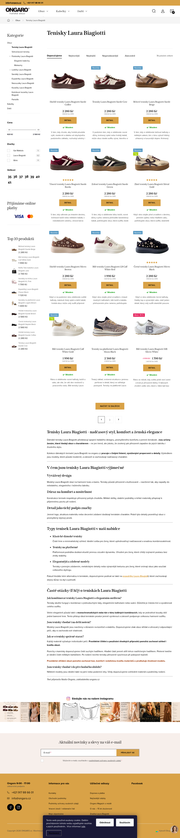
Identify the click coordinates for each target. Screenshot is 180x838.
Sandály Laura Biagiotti (21, 74)
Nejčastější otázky (98, 798)
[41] (9, 182)
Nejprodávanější (110, 55)
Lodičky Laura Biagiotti (21, 69)
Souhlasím (125, 822)
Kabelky (10, 104)
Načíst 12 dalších (110, 406)
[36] (15, 177)
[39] (32, 177)
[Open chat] (174, 831)
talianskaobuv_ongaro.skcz (18, 807)
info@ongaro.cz (13, 2)
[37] (20, 177)
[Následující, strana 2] (109, 419)
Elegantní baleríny (22, 60)
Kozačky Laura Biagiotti (22, 87)
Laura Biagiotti (26, 155)
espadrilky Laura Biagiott (135, 576)
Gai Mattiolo (26, 150)
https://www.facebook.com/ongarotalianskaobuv (10, 807)
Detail (67, 120)
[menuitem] (43, 11)
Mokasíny (18, 65)
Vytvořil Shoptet (166, 830)
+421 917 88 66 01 (23, 792)
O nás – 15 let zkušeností (101, 808)
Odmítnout (105, 822)
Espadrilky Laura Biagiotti (22, 78)
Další (9, 108)
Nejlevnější (74, 55)
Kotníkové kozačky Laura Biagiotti (22, 93)
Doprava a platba (97, 793)
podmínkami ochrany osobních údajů (105, 760)
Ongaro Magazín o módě (101, 803)
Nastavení (54, 833)
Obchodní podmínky (57, 798)
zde (83, 826)
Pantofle (15, 99)
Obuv (9, 42)
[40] (37, 177)
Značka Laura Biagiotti (99, 814)
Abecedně (130, 55)
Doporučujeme (54, 55)
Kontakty (52, 793)
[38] (26, 177)
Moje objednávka (56, 813)
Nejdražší (90, 55)
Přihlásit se (128, 752)
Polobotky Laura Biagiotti (22, 56)
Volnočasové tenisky (21, 51)
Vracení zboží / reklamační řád (62, 808)
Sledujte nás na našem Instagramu (92, 699)
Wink (26, 160)
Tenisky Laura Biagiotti (22, 47)
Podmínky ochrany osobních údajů (64, 803)
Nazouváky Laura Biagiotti (23, 83)
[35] (9, 177)
